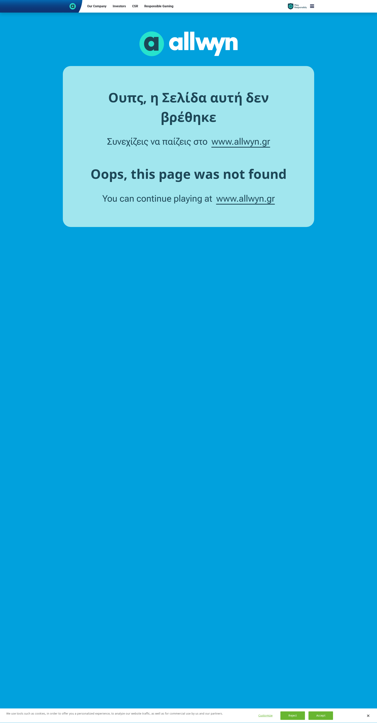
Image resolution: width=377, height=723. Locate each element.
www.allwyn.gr (240, 141)
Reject (292, 715)
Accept (320, 715)
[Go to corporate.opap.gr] (72, 6)
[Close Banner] (368, 715)
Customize (265, 715)
